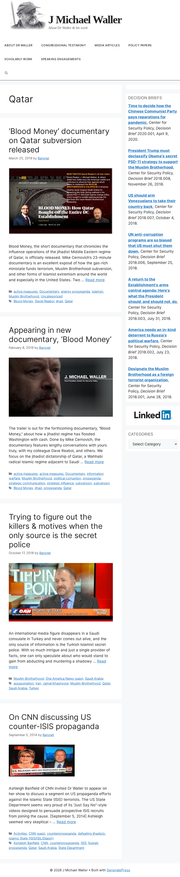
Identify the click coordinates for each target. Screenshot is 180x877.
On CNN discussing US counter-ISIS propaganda (54, 721)
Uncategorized (52, 296)
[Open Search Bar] (6, 73)
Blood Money (23, 301)
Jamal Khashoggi (55, 683)
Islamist (97, 291)
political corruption (67, 478)
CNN (44, 843)
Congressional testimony (63, 45)
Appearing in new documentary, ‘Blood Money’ (60, 334)
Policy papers (140, 45)
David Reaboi (44, 301)
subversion (84, 483)
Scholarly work (18, 59)
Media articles (107, 45)
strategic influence (60, 483)
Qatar (69, 301)
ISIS (83, 843)
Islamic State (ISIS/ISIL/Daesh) (31, 838)
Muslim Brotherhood (24, 296)
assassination (24, 683)
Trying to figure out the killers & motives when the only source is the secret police (56, 530)
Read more (95, 280)
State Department (71, 848)
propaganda (92, 478)
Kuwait (93, 843)
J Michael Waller (85, 19)
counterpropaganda (61, 833)
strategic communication (27, 483)
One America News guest (64, 678)
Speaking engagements (61, 59)
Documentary (49, 291)
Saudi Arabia (94, 678)
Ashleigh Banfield (26, 843)
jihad (59, 301)
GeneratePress (118, 870)
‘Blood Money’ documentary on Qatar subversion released (59, 140)
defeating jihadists (91, 833)
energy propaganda (75, 291)
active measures (26, 291)
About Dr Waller (18, 45)
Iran (38, 683)
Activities (20, 833)
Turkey (34, 688)
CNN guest (37, 833)
